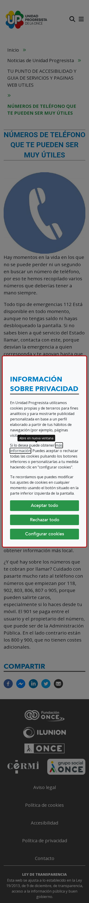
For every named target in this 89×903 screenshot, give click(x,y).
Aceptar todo (44, 505)
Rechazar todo (44, 520)
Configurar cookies (44, 534)
